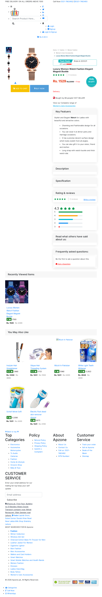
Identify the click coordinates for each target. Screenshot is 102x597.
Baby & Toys (15, 468)
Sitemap (85, 456)
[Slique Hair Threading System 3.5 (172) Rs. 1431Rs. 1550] (40, 361)
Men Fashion (15, 548)
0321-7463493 (81, 1)
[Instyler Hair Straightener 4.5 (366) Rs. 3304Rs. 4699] (16, 361)
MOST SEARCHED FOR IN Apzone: (19, 527)
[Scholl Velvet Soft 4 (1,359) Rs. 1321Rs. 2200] (16, 407)
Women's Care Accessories (64, 53)
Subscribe (12, 499)
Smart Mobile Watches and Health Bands (27, 560)
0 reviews (72, 75)
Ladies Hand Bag (17, 569)
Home (55, 50)
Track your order (89, 444)
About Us (62, 444)
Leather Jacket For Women (21, 543)
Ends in (77, 61)
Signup (52, 29)
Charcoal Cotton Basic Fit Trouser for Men (27, 540)
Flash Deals (65, 61)
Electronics (15, 444)
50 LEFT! (91, 82)
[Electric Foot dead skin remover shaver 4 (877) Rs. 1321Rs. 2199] (40, 407)
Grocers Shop (16, 465)
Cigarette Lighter (17, 546)
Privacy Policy (40, 443)
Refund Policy (40, 440)
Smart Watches (16, 557)
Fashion (62, 50)
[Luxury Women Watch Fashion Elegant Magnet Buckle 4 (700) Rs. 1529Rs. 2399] (16, 303)
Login (51, 26)
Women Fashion (72, 50)
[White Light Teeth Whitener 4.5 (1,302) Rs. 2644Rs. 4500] (88, 361)
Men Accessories (17, 551)
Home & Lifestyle (17, 462)
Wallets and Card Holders (20, 554)
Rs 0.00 (43, 37)
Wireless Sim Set (17, 537)
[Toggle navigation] (11, 43)
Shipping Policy (40, 446)
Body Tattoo (15, 572)
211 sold (63, 64)
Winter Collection (17, 534)
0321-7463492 (67, 1)
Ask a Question (64, 264)
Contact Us (63, 447)
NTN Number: (64, 456)
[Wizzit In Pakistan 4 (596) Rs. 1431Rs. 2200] (64, 361)
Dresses (13, 566)
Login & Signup (50, 32)
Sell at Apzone (88, 447)
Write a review (89, 200)
